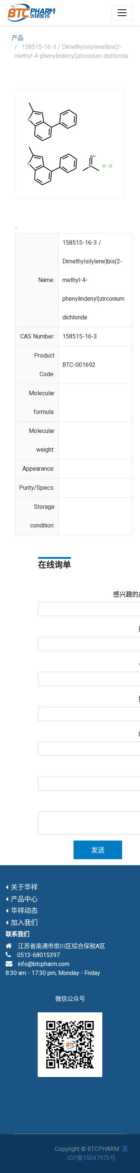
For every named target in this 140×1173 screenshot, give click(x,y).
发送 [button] (98, 850)
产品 (18, 38)
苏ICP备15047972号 (97, 1154)
